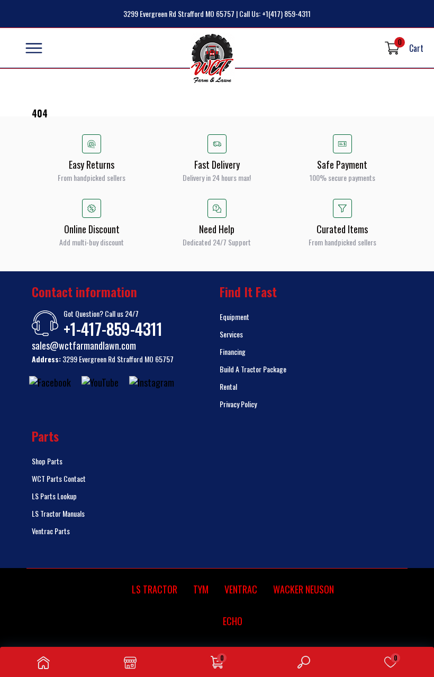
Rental (228, 386)
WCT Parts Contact (59, 478)
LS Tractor (154, 589)
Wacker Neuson (303, 589)
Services (231, 334)
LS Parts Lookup (54, 495)
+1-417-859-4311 (113, 329)
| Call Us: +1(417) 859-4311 (273, 13)
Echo (232, 621)
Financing (233, 351)
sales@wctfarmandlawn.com (84, 345)
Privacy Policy (238, 403)
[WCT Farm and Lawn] (212, 58)
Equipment (234, 316)
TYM (201, 589)
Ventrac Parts (51, 530)
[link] (43, 662)
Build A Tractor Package (253, 368)
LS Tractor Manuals (58, 513)
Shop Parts (47, 460)
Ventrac (240, 589)
